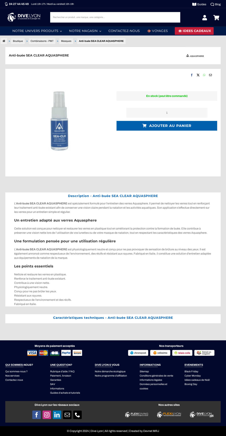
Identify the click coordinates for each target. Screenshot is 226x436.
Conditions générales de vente (156, 375)
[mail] (67, 415)
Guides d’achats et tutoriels (65, 393)
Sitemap (144, 371)
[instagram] (47, 415)
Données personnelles (152, 384)
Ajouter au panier (170, 126)
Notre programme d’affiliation (111, 375)
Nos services (12, 375)
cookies (144, 388)
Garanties (55, 380)
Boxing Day (191, 384)
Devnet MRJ (151, 430)
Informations (57, 388)
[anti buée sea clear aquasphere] (59, 122)
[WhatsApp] (204, 75)
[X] (198, 75)
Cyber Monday (193, 375)
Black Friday (191, 371)
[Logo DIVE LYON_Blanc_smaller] (24, 12)
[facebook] (36, 415)
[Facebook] (192, 75)
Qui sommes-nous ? (16, 371)
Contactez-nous (14, 380)
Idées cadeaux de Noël (197, 380)
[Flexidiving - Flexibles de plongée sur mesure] (137, 412)
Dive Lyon (97, 430)
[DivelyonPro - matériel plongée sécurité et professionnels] (201, 412)
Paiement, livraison (60, 375)
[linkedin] (57, 415)
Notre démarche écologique (110, 371)
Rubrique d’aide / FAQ (62, 371)
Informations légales (151, 380)
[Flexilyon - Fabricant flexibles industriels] (169, 413)
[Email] (210, 75)
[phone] (77, 415)
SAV (52, 384)
